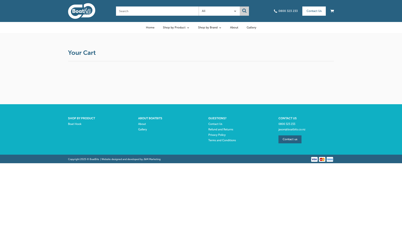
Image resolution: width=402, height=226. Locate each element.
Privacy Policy (217, 134)
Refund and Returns (220, 129)
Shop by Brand (208, 27)
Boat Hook (74, 124)
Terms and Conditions (222, 140)
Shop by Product (174, 27)
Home (150, 27)
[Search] (244, 11)
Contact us (290, 139)
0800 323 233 (288, 11)
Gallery (251, 27)
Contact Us (314, 11)
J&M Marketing (152, 159)
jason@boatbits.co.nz (291, 129)
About (234, 27)
